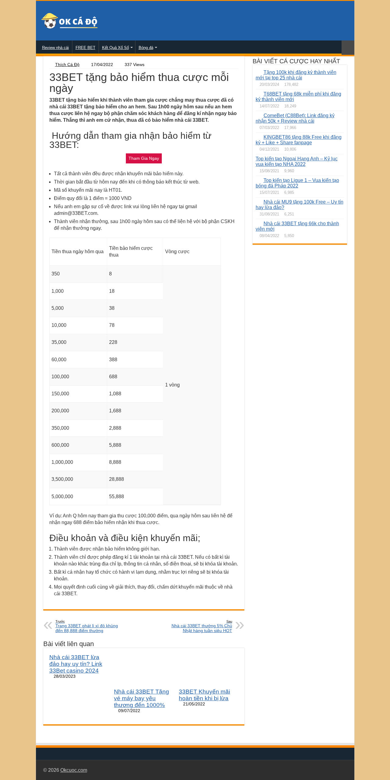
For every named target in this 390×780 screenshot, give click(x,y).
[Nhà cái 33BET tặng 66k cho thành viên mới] (258, 223)
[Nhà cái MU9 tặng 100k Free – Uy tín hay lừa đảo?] (258, 201)
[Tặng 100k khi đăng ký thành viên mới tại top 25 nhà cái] (258, 72)
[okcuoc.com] (69, 20)
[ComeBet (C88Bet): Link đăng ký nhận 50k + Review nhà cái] (258, 115)
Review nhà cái (55, 47)
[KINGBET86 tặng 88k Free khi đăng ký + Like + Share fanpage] (258, 137)
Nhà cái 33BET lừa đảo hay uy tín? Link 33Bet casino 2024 (75, 664)
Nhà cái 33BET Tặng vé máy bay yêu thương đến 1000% (141, 698)
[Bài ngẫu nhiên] (348, 47)
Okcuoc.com (73, 770)
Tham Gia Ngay (144, 158)
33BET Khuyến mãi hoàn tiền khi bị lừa (204, 694)
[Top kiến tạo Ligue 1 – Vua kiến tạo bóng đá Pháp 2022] (258, 180)
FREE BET (85, 47)
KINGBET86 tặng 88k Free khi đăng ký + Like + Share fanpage (299, 140)
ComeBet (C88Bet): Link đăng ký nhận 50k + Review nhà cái (295, 118)
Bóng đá (146, 47)
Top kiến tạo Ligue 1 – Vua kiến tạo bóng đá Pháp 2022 (297, 183)
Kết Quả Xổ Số (115, 47)
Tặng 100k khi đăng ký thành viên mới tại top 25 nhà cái (296, 75)
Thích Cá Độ (67, 64)
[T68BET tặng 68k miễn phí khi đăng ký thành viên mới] (258, 93)
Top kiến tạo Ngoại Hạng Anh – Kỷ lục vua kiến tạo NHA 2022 (297, 161)
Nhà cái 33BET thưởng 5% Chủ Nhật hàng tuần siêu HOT (202, 626)
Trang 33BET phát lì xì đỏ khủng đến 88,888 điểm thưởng (86, 626)
